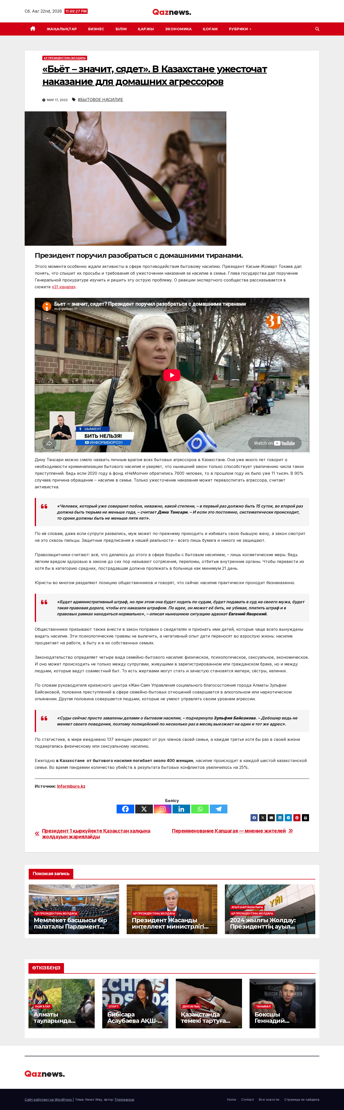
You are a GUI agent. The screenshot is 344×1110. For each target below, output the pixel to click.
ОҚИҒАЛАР (42, 1006)
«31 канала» (64, 286)
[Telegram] (218, 809)
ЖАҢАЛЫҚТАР (62, 29)
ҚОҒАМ (210, 29)
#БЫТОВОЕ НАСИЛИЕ (100, 99)
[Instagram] (162, 809)
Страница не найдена (301, 1099)
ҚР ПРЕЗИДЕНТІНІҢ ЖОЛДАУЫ (65, 57)
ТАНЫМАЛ (263, 1006)
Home (231, 1099)
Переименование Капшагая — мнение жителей (229, 831)
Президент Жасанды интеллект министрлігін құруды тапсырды (170, 926)
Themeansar (124, 1099)
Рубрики (239, 29)
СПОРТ (114, 1006)
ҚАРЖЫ (146, 29)
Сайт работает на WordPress (49, 1099)
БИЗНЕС (96, 29)
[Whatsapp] (200, 809)
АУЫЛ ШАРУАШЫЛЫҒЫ (247, 907)
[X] (144, 809)
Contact (247, 1099)
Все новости (269, 1099)
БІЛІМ (121, 29)
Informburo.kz (71, 786)
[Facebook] (125, 809)
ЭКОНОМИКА (178, 29)
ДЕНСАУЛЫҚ (191, 1006)
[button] (317, 28)
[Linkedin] (181, 809)
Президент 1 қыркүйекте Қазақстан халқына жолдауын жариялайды (96, 834)
